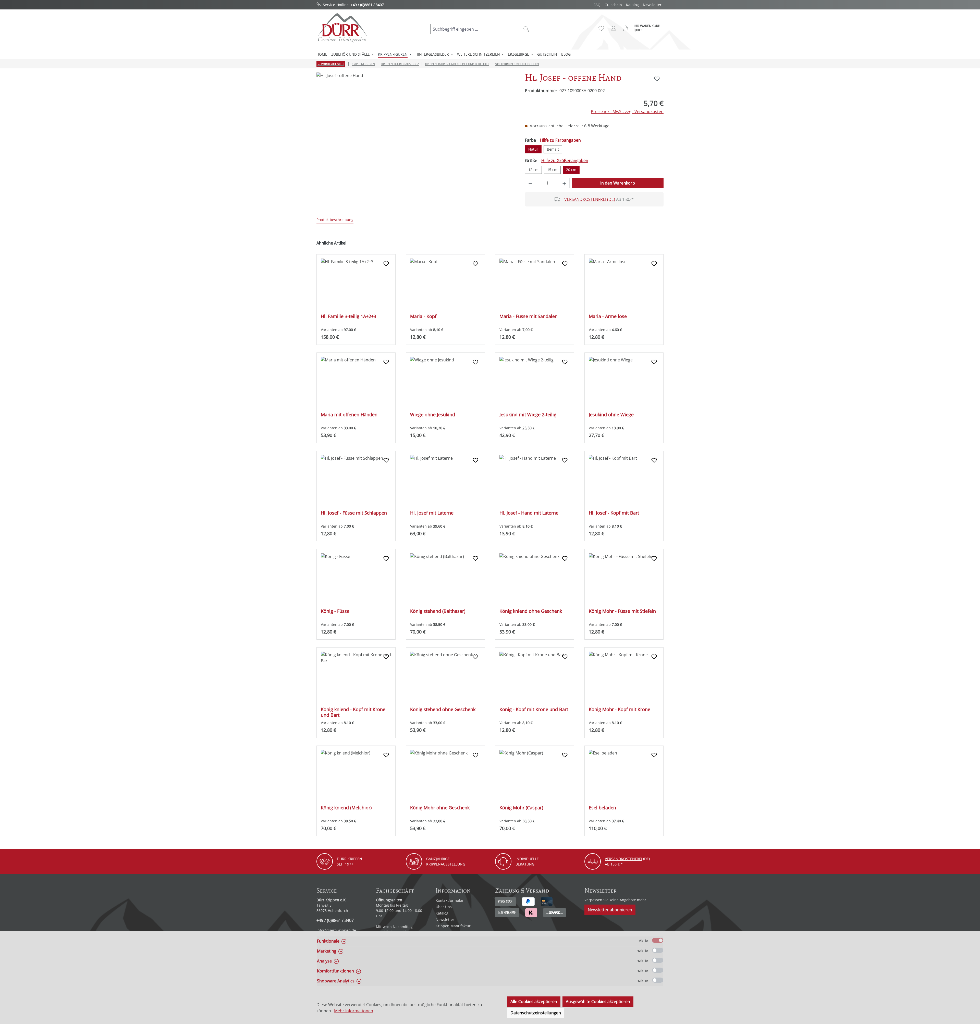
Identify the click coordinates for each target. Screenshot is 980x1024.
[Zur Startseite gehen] (342, 28)
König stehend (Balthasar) (437, 611)
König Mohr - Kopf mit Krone (619, 709)
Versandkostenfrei (623, 858)
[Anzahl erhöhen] (564, 183)
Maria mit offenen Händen (349, 415)
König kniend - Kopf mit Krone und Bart (353, 712)
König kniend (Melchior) (346, 808)
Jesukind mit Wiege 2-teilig (527, 415)
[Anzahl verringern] (530, 183)
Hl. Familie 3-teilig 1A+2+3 (348, 316)
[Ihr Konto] (613, 28)
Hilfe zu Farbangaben (560, 140)
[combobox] (475, 29)
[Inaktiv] (657, 950)
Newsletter (652, 4)
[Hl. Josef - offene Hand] (415, 127)
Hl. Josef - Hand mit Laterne (528, 513)
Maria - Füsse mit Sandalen (528, 316)
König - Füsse (335, 611)
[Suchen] (526, 29)
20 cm (571, 169)
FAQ (597, 4)
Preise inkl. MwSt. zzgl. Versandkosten (627, 111)
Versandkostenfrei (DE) (589, 199)
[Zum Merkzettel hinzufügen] (657, 79)
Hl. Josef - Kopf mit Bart (614, 513)
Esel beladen (602, 808)
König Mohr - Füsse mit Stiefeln (622, 611)
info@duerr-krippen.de (336, 930)
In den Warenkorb (617, 183)
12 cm (533, 169)
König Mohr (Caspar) (521, 808)
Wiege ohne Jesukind (432, 415)
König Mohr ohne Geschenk (440, 808)
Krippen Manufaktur (453, 925)
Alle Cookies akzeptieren (533, 1001)
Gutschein (613, 4)
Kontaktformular (450, 900)
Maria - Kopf (423, 316)
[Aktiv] (657, 940)
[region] (415, 127)
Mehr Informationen (353, 1011)
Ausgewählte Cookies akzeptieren (598, 1001)
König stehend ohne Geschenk (442, 709)
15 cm (552, 169)
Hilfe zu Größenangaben (564, 160)
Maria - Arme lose (608, 316)
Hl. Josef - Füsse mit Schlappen (354, 513)
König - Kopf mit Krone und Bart (533, 709)
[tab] (334, 220)
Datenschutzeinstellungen (535, 1013)
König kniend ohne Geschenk (530, 611)
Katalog (632, 4)
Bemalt (553, 149)
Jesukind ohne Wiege (611, 415)
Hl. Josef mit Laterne (432, 513)
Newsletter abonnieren (610, 909)
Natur (533, 149)
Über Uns (444, 906)
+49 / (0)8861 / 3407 (367, 4)
